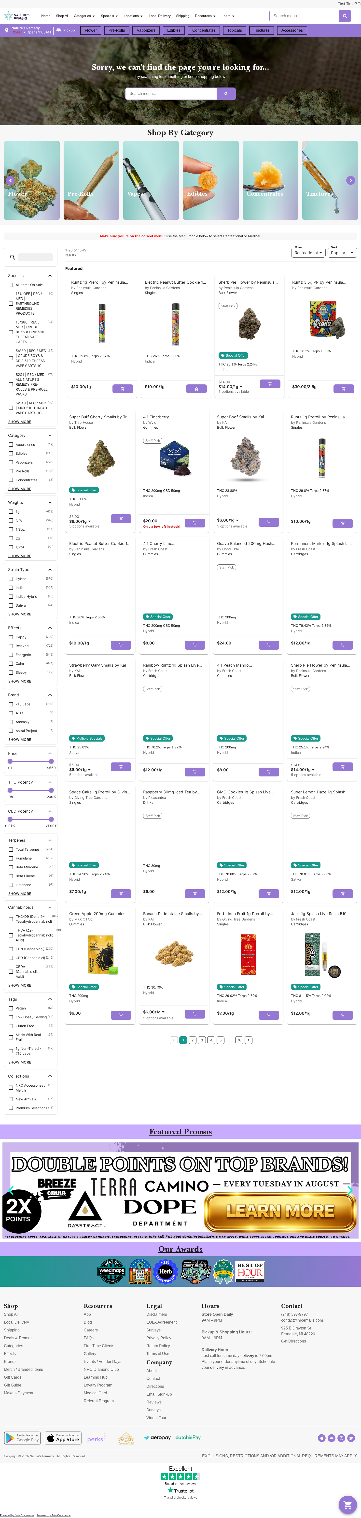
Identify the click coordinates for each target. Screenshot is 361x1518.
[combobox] (231, 384)
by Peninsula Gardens (88, 288)
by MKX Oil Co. (81, 919)
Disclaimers (156, 1314)
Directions (155, 1386)
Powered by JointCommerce (17, 1515)
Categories (82, 16)
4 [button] (211, 1040)
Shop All (62, 16)
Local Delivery (160, 16)
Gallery (90, 1354)
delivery (247, 1356)
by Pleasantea (154, 797)
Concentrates (204, 30)
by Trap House (81, 422)
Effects (10, 1354)
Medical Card (95, 1393)
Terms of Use (157, 1354)
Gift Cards (12, 1377)
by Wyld (149, 422)
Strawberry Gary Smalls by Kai (97, 665)
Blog (88, 1322)
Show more (19, 422)
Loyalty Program (98, 1385)
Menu (299, 247)
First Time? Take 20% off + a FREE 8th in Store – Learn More (303, 4)
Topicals (234, 30)
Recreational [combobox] (306, 252)
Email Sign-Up (159, 1394)
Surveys (153, 1330)
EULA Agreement (161, 1322)
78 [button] (239, 1040)
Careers (91, 1330)
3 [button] (202, 1040)
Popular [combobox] (338, 252)
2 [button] (193, 1040)
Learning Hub (96, 1377)
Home (46, 16)
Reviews (154, 1402)
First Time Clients (99, 1346)
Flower (91, 30)
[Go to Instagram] (341, 1438)
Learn (226, 16)
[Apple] (322, 1438)
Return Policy (158, 1346)
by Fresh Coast (155, 549)
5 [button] (221, 1040)
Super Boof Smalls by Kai (240, 416)
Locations (131, 16)
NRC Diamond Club (101, 1369)
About (151, 1371)
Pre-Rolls (117, 30)
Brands (10, 1361)
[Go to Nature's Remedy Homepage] (17, 16)
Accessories (292, 30)
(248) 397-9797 (294, 1314)
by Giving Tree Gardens (88, 797)
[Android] (331, 1438)
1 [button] (183, 1040)
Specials (107, 16)
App (87, 1314)
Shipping (183, 16)
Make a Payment (18, 1393)
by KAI (222, 422)
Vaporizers (146, 30)
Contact (153, 1378)
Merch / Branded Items (23, 1369)
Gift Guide (12, 1385)
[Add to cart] (122, 388)
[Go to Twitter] (351, 1438)
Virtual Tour (156, 1418)
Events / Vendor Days (102, 1361)
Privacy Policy (158, 1338)
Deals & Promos (18, 1338)
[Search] (345, 16)
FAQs (89, 1338)
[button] (40, 30)
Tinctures (262, 30)
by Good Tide (228, 549)
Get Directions (293, 1341)
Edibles (173, 30)
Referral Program (99, 1401)
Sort (334, 247)
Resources (203, 16)
